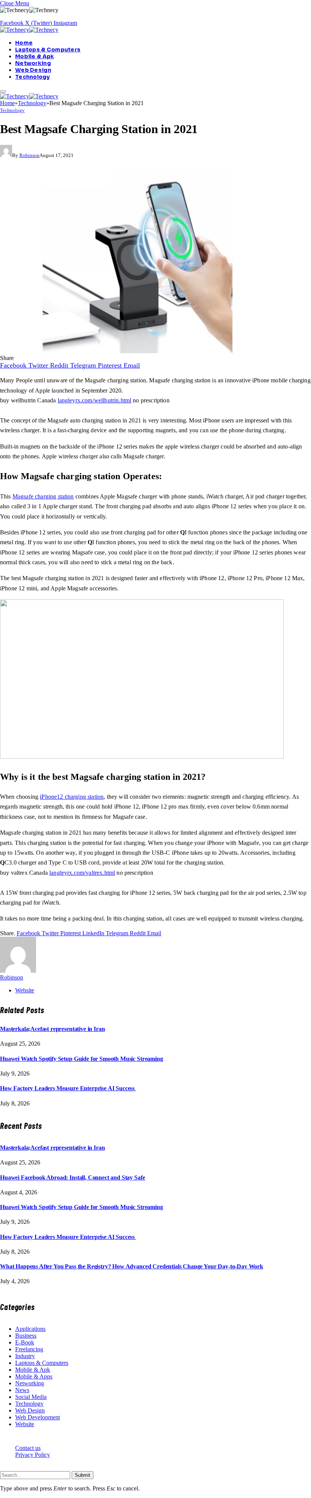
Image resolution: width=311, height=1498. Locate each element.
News (22, 1390)
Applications (30, 1329)
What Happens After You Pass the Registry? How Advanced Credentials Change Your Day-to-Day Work (131, 1266)
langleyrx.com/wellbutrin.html (95, 400)
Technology (32, 76)
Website (24, 1424)
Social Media (31, 1397)
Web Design (33, 70)
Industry (25, 1356)
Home (24, 42)
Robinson (29, 155)
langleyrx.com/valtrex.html (82, 872)
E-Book (24, 1342)
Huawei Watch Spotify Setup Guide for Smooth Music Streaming (81, 1059)
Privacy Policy (32, 1454)
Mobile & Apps (33, 1376)
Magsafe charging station (43, 496)
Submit (82, 1475)
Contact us (28, 1448)
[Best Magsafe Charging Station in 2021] (149, 351)
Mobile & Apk (34, 56)
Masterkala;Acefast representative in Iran (52, 1029)
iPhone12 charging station (72, 796)
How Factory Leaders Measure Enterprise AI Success (68, 1088)
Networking (33, 63)
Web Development (37, 1417)
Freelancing (29, 1349)
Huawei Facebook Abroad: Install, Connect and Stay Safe (72, 1177)
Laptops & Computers (47, 49)
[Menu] (3, 91)
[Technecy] (29, 29)
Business (25, 1335)
